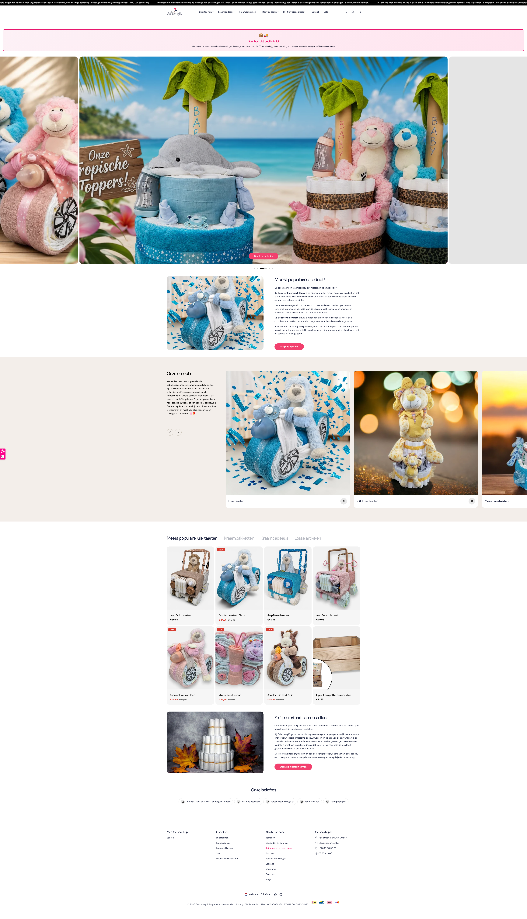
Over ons (270, 874)
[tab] (192, 538)
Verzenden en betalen (277, 842)
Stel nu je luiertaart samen (293, 766)
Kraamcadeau (223, 842)
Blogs (268, 879)
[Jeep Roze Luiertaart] (336, 578)
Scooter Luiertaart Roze (182, 695)
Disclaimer (250, 904)
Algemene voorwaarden (222, 904)
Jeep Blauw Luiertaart (279, 615)
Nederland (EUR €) (258, 894)
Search (170, 837)
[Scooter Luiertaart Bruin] (288, 657)
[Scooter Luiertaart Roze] (190, 657)
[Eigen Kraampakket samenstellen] (336, 657)
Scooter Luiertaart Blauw (232, 615)
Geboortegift (202, 904)
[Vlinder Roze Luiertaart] (239, 657)
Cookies (261, 904)
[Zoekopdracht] (346, 12)
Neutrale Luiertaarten (227, 858)
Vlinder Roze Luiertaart (231, 695)
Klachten (270, 853)
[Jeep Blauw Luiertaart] (288, 578)
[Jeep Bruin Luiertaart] (190, 578)
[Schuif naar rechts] (178, 432)
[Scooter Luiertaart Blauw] (239, 578)
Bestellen (270, 837)
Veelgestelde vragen (276, 858)
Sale (218, 853)
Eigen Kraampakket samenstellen (333, 695)
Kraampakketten (224, 848)
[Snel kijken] (210, 552)
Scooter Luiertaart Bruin (280, 695)
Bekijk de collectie (263, 256)
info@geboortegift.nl (329, 842)
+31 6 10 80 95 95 (327, 848)
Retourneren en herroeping (279, 848)
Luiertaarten (222, 837)
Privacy (239, 904)
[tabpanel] (263, 625)
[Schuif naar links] (170, 432)
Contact (270, 863)
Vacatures (271, 869)
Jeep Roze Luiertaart (327, 615)
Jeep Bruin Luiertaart (181, 615)
